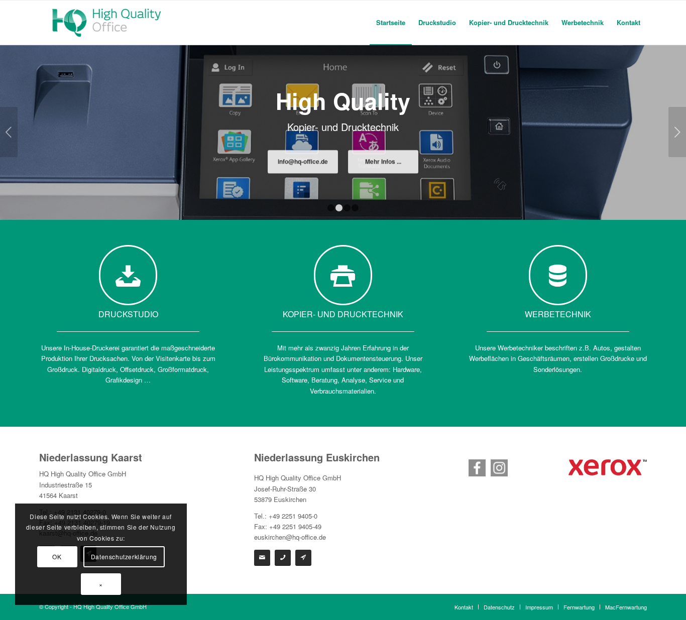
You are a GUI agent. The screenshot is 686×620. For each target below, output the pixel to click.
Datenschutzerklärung (124, 556)
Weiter (677, 132)
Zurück (9, 132)
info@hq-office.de (303, 162)
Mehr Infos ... (383, 162)
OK (56, 556)
